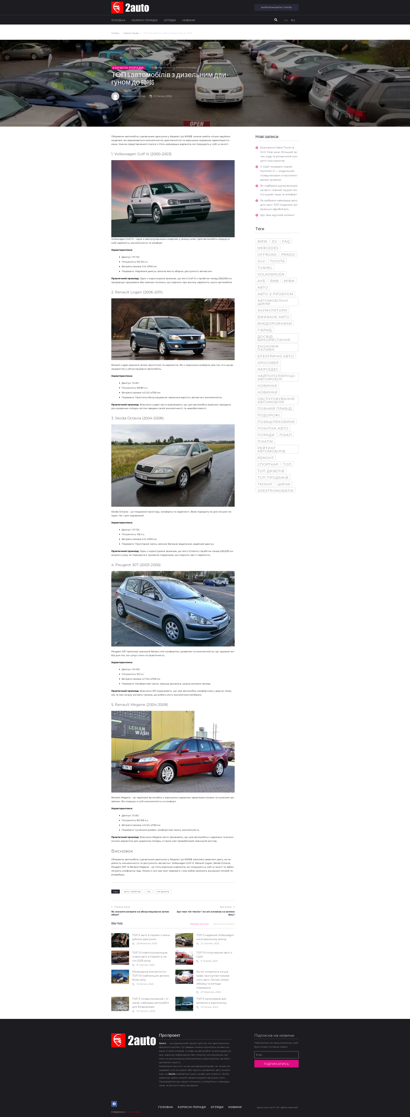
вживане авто (273, 317)
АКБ (261, 281)
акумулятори (272, 310)
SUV (261, 261)
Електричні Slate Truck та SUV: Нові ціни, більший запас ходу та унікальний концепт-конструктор (279, 154)
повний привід (275, 409)
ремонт (266, 458)
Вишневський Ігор (133, 96)
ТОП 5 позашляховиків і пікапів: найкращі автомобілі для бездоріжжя (150, 1002)
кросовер (268, 363)
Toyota (277, 261)
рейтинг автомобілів (271, 449)
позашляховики (276, 422)
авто (263, 287)
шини (284, 484)
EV (274, 241)
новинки (268, 392)
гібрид (265, 330)
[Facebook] (114, 1104)
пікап (285, 435)
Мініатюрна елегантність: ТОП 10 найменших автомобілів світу (151, 975)
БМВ (274, 281)
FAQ (286, 241)
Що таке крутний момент (277, 215)
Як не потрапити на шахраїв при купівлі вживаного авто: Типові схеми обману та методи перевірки (213, 979)
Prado (288, 254)
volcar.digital (133, 1111)
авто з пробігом (132, 891)
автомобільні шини (273, 302)
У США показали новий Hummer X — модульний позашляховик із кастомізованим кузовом (279, 173)
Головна (115, 33)
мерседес (268, 369)
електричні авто (276, 356)
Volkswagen (271, 274)
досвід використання (274, 338)
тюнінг (265, 484)
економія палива (268, 348)
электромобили (276, 491)
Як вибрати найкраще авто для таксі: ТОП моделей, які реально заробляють (278, 205)
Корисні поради (131, 33)
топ (149, 891)
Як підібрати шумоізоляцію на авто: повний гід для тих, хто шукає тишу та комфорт (279, 190)
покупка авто (273, 428)
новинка (267, 386)
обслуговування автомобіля (276, 400)
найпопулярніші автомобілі (276, 377)
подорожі (269, 415)
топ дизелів (163, 891)
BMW (262, 241)
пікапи (265, 441)
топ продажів (273, 477)
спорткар (268, 464)
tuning (265, 268)
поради (266, 435)
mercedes (268, 248)
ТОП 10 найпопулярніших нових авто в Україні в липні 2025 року (150, 956)
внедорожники (275, 323)
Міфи (289, 281)
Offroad (267, 254)
